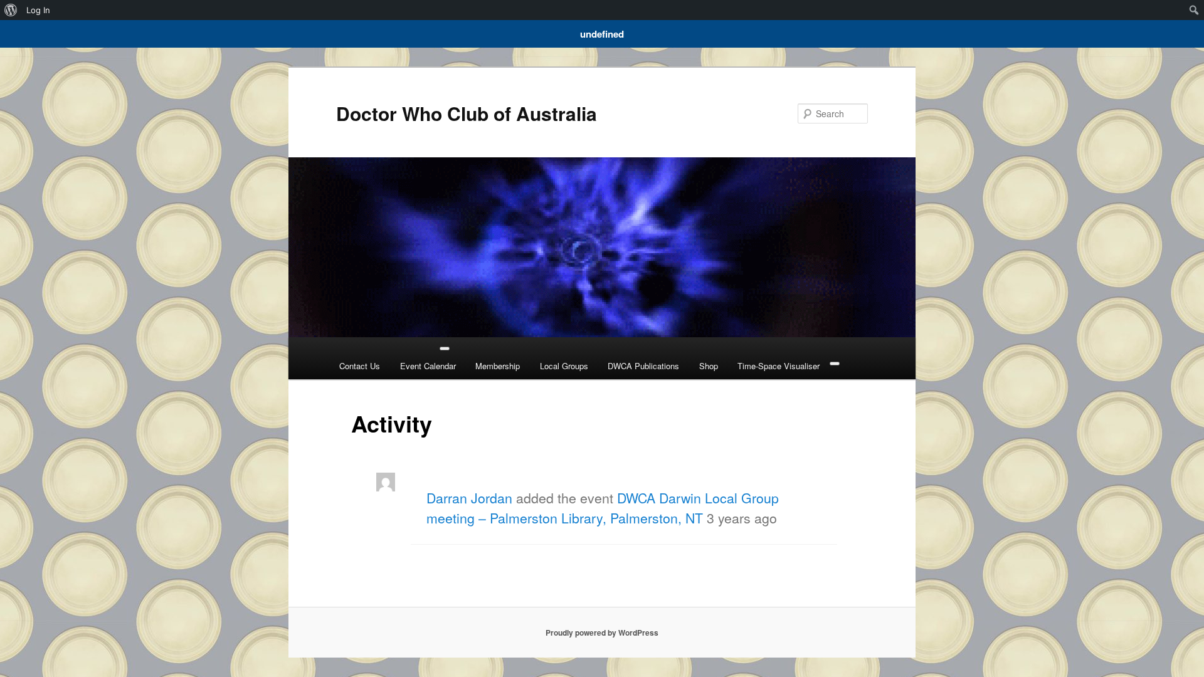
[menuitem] (11, 10)
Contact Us (359, 366)
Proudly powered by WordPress (602, 632)
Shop (708, 366)
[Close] (835, 363)
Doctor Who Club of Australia (466, 113)
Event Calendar (428, 366)
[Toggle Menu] (445, 348)
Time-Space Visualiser (778, 366)
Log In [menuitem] (38, 10)
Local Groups (564, 366)
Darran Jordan (469, 497)
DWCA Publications (643, 366)
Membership (497, 366)
